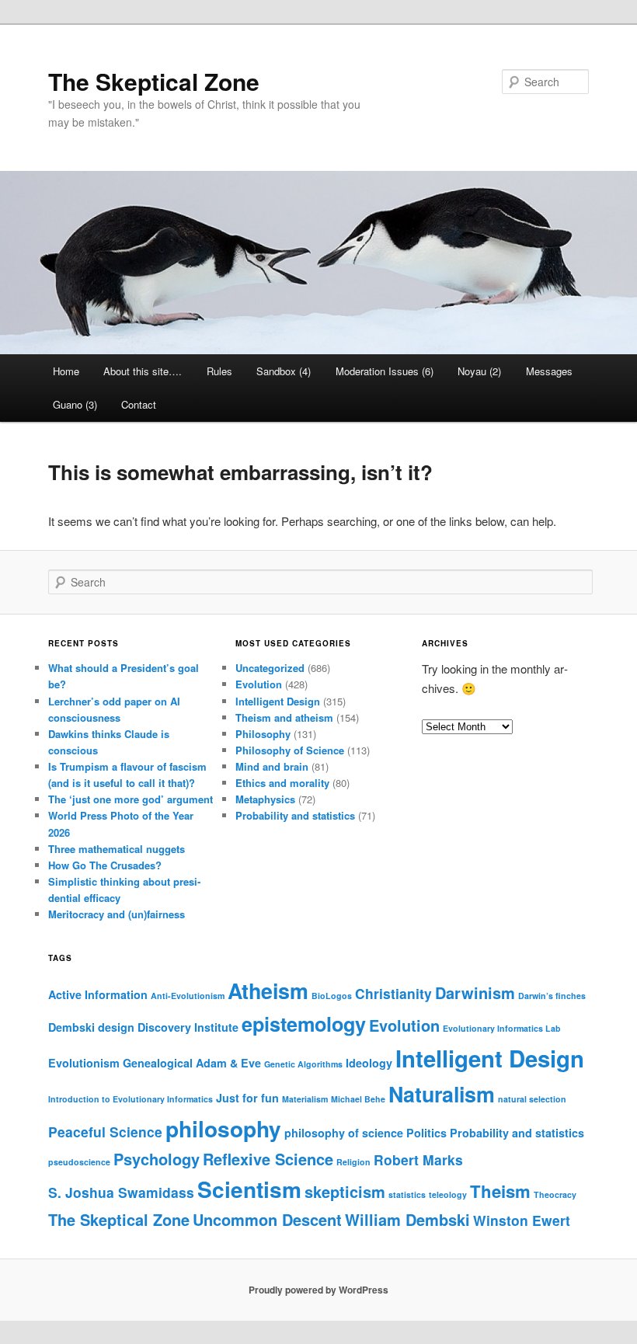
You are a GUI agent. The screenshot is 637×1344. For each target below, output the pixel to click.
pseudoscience (79, 1162)
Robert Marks (418, 1159)
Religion (353, 1162)
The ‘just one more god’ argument (130, 799)
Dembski (71, 1027)
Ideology (369, 1063)
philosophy (223, 1128)
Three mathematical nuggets (116, 848)
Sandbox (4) (283, 371)
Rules (219, 371)
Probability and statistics (295, 815)
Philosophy (263, 733)
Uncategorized (270, 667)
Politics (426, 1132)
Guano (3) (75, 404)
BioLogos (332, 995)
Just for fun (247, 1097)
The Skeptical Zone (153, 81)
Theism (500, 1191)
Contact (138, 404)
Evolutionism (84, 1063)
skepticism (345, 1191)
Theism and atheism (284, 717)
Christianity (393, 993)
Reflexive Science (268, 1158)
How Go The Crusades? (105, 865)
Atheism (268, 990)
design (116, 1027)
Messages (549, 371)
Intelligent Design (277, 701)
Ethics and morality (282, 782)
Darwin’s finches (552, 995)
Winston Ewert (521, 1220)
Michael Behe (358, 1099)
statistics (407, 1194)
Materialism (305, 1099)
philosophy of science (343, 1132)
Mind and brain (271, 766)
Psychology (156, 1158)
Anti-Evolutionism (188, 995)
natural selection (532, 1099)
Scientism (249, 1189)
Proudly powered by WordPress (318, 1290)
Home (66, 371)
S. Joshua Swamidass (121, 1192)
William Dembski (407, 1219)
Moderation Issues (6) (384, 371)
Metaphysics (265, 799)
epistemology (304, 1024)
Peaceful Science (105, 1131)
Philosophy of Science (289, 750)
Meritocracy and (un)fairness (116, 914)
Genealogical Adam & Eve (192, 1063)
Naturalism (441, 1094)
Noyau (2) (479, 371)
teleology (448, 1194)
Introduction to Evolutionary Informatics (130, 1099)
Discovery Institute (187, 1027)
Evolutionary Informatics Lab (502, 1028)
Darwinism (475, 992)
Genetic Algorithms (303, 1064)
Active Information (98, 994)
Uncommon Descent (267, 1219)
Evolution (258, 684)
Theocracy (555, 1194)
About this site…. (142, 371)
